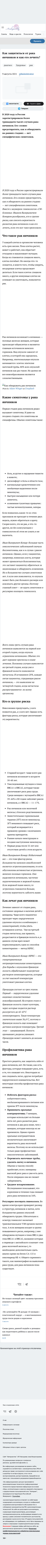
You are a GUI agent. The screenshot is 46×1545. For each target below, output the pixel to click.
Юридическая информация (12, 1438)
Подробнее (16, 1496)
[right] (43, 34)
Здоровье (21, 65)
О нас (5, 1420)
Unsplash (29, 388)
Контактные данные (10, 1443)
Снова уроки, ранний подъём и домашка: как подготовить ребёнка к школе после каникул (21, 1333)
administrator (26, 73)
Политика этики (8, 1429)
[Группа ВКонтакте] (12, 104)
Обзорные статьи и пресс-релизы (14, 1447)
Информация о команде (11, 1425)
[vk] (20, 1284)
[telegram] (27, 1284)
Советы (4, 34)
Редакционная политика (11, 1434)
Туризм (38, 34)
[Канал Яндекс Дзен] (34, 104)
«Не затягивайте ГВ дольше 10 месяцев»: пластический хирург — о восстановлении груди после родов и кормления (21, 1316)
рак (31, 65)
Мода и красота (15, 34)
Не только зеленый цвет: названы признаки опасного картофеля (22, 1301)
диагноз (8, 65)
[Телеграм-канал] (23, 109)
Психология (28, 34)
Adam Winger (15, 388)
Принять (37, 41)
